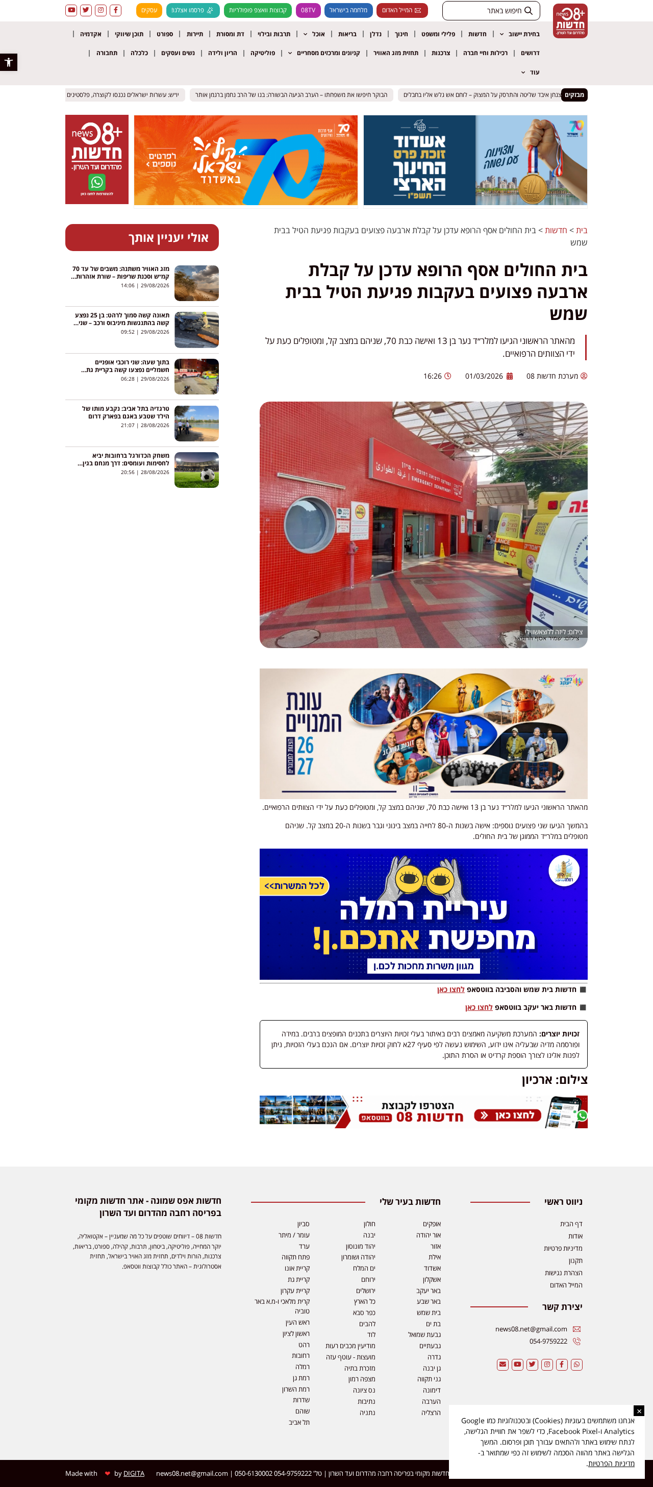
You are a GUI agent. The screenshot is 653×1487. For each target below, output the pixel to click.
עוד (535, 72)
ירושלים (365, 1290)
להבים (367, 1323)
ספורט (165, 34)
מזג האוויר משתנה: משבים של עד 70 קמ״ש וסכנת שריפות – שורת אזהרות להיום (120, 276)
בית (582, 230)
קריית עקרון (295, 1290)
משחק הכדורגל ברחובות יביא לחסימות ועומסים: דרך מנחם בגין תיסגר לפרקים (126, 463)
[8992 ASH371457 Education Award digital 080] (475, 202)
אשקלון (432, 1279)
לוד (371, 1334)
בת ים (433, 1323)
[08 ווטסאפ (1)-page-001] (97, 201)
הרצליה (431, 1412)
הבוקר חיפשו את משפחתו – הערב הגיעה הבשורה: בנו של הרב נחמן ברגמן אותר (300, 94)
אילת (435, 1256)
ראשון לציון (296, 1333)
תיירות (195, 34)
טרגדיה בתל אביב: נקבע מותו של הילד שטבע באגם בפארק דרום (125, 412)
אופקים (432, 1223)
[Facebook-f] (115, 10)
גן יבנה (432, 1368)
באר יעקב (428, 1290)
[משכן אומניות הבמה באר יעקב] (424, 796)
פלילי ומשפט (438, 34)
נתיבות (366, 1401)
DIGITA (133, 1473)
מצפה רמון (361, 1378)
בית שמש (429, 1312)
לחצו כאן (451, 989)
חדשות (477, 34)
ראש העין (298, 1322)
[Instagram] (101, 10)
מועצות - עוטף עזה (350, 1356)
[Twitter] (86, 10)
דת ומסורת (230, 34)
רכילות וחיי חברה (485, 53)
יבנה (369, 1235)
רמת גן (301, 1377)
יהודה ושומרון (358, 1256)
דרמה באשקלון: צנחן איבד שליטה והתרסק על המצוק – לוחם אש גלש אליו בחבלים (510, 94)
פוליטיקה (262, 53)
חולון (369, 1223)
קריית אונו (297, 1268)
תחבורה (106, 53)
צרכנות (441, 53)
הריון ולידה (222, 53)
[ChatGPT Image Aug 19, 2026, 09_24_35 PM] (424, 1125)
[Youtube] (71, 10)
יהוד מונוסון (360, 1246)
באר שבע (429, 1301)
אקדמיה (91, 34)
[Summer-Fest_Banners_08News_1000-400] (246, 202)
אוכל (318, 34)
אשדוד (432, 1268)
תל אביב (299, 1422)
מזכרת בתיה (359, 1368)
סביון (303, 1223)
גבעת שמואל (424, 1334)
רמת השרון (296, 1389)
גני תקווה (429, 1378)
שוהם (302, 1411)
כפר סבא (364, 1312)
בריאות (347, 34)
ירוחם (368, 1279)
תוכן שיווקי (129, 34)
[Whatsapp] (577, 1365)
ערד (304, 1246)
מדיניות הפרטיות (611, 1463)
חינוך (401, 34)
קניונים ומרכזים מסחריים (328, 53)
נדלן (376, 34)
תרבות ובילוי (274, 34)
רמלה (302, 1366)
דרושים (530, 53)
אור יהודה (428, 1235)
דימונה (432, 1390)
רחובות (301, 1355)
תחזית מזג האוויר (395, 53)
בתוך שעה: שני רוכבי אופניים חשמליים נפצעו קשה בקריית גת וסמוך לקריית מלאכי (127, 369)
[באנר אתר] (424, 977)
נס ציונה (364, 1390)
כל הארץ (364, 1301)
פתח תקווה (296, 1256)
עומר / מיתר (294, 1235)
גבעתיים (430, 1345)
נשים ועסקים (178, 53)
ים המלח (364, 1268)
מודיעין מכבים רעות (350, 1345)
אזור (436, 1246)
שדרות (301, 1399)
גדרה (434, 1356)
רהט (304, 1344)
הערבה (431, 1401)
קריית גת (299, 1279)
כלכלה (139, 53)
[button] (8, 62)
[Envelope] (503, 1365)
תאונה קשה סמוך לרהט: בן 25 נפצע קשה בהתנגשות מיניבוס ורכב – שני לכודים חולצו (122, 322)
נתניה (367, 1412)
